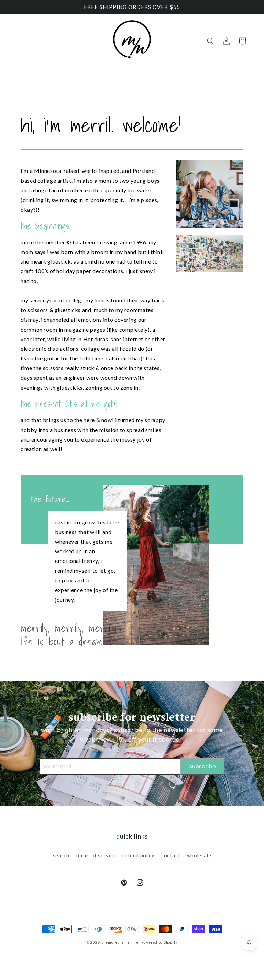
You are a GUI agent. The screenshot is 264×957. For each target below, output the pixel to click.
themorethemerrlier (121, 942)
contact (170, 855)
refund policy (138, 855)
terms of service (96, 855)
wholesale (199, 855)
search (61, 855)
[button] (22, 41)
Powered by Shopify (159, 942)
